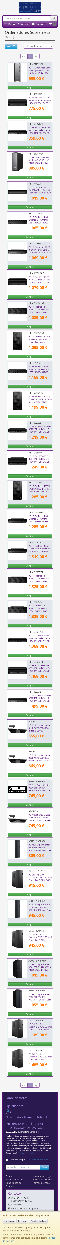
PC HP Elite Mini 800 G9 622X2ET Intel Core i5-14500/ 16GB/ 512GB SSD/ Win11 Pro (39, 430)
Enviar (44, 1167)
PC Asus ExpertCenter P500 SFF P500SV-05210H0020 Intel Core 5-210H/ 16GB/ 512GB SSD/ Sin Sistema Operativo (39, 851)
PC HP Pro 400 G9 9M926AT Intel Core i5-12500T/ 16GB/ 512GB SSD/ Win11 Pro (39, 191)
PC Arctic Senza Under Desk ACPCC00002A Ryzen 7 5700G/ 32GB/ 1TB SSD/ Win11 (39, 759)
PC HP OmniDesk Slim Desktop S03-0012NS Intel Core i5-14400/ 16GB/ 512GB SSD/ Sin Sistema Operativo (39, 163)
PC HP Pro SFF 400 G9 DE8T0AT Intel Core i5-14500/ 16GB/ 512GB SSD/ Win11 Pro (39, 460)
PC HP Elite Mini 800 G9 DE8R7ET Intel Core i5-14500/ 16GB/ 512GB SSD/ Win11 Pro (39, 639)
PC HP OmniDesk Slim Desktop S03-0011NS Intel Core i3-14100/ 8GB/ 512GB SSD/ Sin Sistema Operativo (39, 73)
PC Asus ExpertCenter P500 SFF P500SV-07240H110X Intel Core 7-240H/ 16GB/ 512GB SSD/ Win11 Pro (39, 1000)
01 (30, 56)
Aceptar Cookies (38, 1221)
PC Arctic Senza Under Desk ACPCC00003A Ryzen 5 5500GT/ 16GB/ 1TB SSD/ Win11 (39, 729)
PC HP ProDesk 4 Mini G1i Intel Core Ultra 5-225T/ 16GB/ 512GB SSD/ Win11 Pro (38, 221)
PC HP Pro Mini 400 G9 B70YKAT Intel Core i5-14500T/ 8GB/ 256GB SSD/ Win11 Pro (39, 131)
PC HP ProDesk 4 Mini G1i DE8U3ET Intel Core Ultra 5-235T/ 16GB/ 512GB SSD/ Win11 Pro (39, 550)
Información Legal (41, 1176)
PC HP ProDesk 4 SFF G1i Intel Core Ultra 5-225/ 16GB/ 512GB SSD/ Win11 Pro (38, 311)
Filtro (9, 46)
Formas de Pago (41, 1182)
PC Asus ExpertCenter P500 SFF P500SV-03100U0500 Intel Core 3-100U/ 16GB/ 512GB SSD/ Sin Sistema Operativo (39, 792)
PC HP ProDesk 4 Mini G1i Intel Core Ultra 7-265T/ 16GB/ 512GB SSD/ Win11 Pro (38, 520)
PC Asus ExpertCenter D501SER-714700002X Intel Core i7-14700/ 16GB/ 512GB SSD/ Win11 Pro (39, 970)
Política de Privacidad (26, 1153)
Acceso (24, 24)
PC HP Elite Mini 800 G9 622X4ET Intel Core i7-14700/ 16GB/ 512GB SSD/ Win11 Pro (39, 699)
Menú (11, 24)
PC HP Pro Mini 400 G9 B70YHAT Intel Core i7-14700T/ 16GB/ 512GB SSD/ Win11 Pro (39, 251)
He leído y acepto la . (28, 1159)
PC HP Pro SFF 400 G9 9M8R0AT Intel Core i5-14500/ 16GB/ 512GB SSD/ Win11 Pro (39, 281)
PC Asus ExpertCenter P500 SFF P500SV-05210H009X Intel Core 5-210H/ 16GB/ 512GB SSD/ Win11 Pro (39, 910)
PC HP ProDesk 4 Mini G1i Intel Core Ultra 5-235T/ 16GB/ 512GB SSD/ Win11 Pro (38, 370)
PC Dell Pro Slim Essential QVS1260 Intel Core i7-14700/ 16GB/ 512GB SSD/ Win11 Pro (40, 1028)
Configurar (9, 1221)
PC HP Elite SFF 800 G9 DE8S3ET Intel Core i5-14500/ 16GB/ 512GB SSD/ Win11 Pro (39, 669)
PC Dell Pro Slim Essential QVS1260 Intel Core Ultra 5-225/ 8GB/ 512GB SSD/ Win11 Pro (40, 878)
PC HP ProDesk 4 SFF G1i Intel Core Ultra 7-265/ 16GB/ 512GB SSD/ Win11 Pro (38, 609)
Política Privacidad (15, 1179)
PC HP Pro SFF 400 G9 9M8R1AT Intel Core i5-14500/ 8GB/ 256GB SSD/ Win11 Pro (39, 101)
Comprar (30, 87)
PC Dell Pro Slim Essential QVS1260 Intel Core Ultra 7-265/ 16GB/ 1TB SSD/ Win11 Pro (40, 1059)
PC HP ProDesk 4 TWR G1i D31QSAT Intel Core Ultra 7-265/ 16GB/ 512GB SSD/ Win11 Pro (40, 490)
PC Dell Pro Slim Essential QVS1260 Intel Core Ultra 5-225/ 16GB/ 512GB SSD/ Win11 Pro (40, 940)
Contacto (40, 24)
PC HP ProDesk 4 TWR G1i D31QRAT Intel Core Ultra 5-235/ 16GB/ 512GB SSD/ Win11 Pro (40, 400)
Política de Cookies (42, 1179)
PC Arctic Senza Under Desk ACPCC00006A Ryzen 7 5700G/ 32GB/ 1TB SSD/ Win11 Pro (39, 819)
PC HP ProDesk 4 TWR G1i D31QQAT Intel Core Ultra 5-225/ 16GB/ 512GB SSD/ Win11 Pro (39, 342)
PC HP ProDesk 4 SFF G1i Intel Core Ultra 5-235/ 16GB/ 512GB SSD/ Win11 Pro (38, 579)
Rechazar (22, 1221)
